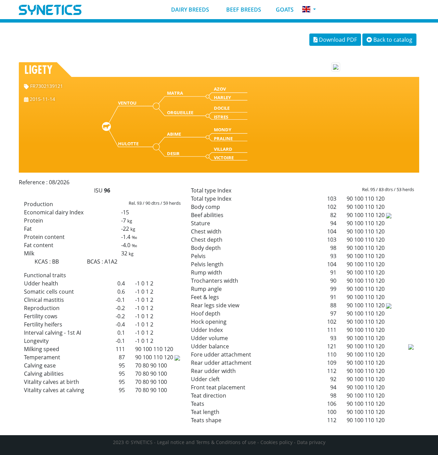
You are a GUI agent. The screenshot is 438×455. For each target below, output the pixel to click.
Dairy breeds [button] (189, 9)
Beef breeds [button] (243, 9)
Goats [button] (284, 9)
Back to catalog (392, 39)
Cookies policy (276, 442)
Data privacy (311, 442)
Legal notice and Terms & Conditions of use (206, 442)
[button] (309, 9)
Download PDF (337, 39)
